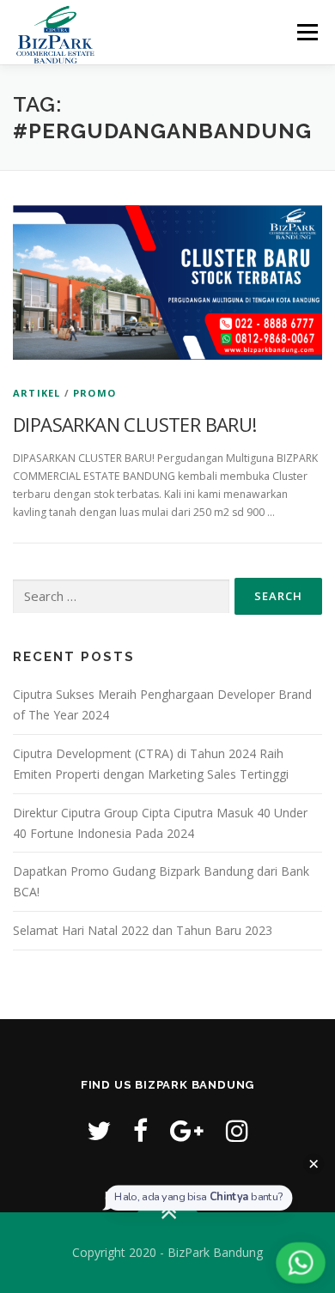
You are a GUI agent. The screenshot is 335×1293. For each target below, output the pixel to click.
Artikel (36, 392)
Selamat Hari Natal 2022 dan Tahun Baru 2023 (142, 930)
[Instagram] (237, 1130)
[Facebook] (140, 1130)
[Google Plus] (187, 1130)
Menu (306, 32)
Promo (94, 392)
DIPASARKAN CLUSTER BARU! (135, 424)
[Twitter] (99, 1130)
